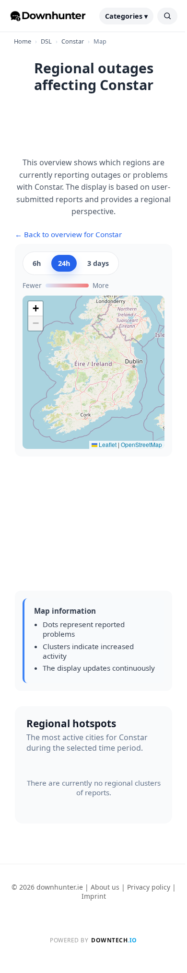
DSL (46, 41)
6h (37, 263)
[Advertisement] (93, 130)
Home (22, 41)
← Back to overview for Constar (68, 234)
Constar (72, 41)
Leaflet (107, 444)
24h (64, 263)
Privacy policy (148, 887)
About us (105, 887)
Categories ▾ (126, 16)
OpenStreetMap (141, 444)
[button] (35, 308)
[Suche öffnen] (167, 16)
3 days (98, 263)
